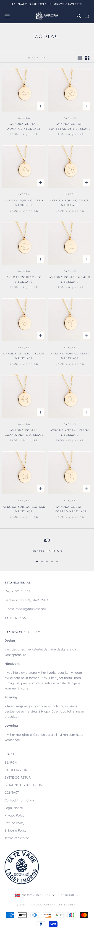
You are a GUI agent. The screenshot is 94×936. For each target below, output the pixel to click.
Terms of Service (17, 838)
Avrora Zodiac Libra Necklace (24, 203)
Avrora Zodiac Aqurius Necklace (24, 126)
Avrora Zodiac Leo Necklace (24, 279)
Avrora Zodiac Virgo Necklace (70, 432)
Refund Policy (14, 823)
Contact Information (19, 800)
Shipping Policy (15, 830)
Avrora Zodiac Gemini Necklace (70, 279)
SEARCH (11, 762)
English (67, 895)
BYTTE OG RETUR (18, 777)
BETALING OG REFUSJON (23, 785)
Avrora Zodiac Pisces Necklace (70, 203)
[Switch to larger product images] (80, 57)
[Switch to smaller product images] (87, 57)
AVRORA (24, 118)
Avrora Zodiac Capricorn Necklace (24, 432)
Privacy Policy (14, 815)
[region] (47, 545)
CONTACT (12, 792)
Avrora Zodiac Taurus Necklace (24, 356)
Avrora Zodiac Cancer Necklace (24, 509)
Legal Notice (14, 808)
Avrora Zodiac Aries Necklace (69, 356)
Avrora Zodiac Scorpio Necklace (70, 509)
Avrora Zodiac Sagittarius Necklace (70, 126)
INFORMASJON (16, 770)
